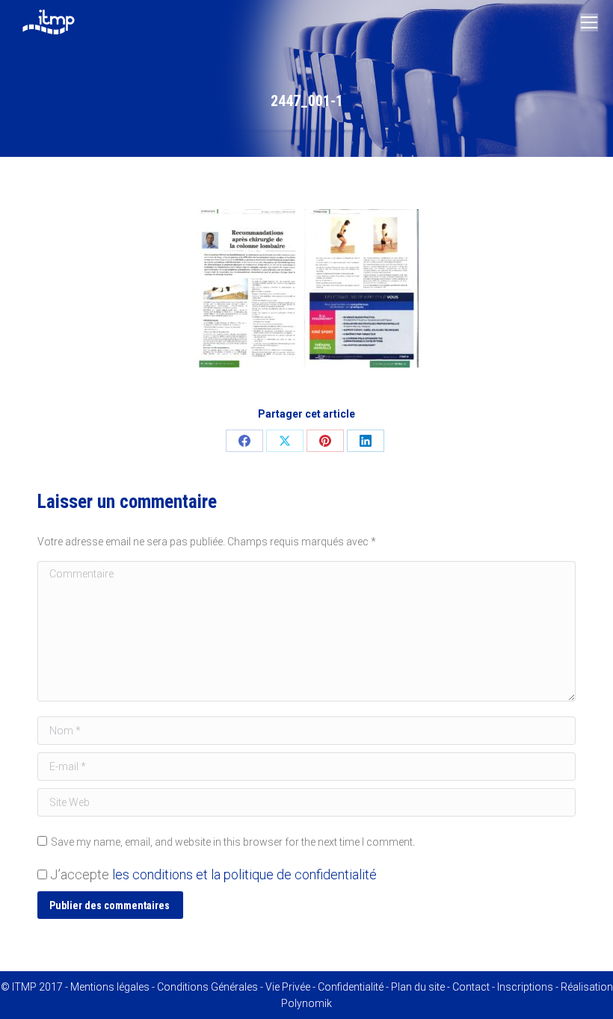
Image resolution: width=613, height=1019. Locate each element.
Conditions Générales (207, 987)
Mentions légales (110, 987)
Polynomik (306, 1003)
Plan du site (418, 987)
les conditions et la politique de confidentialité (244, 874)
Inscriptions (525, 987)
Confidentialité (350, 987)
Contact (471, 987)
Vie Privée (287, 987)
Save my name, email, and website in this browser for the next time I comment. (233, 842)
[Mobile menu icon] (589, 22)
